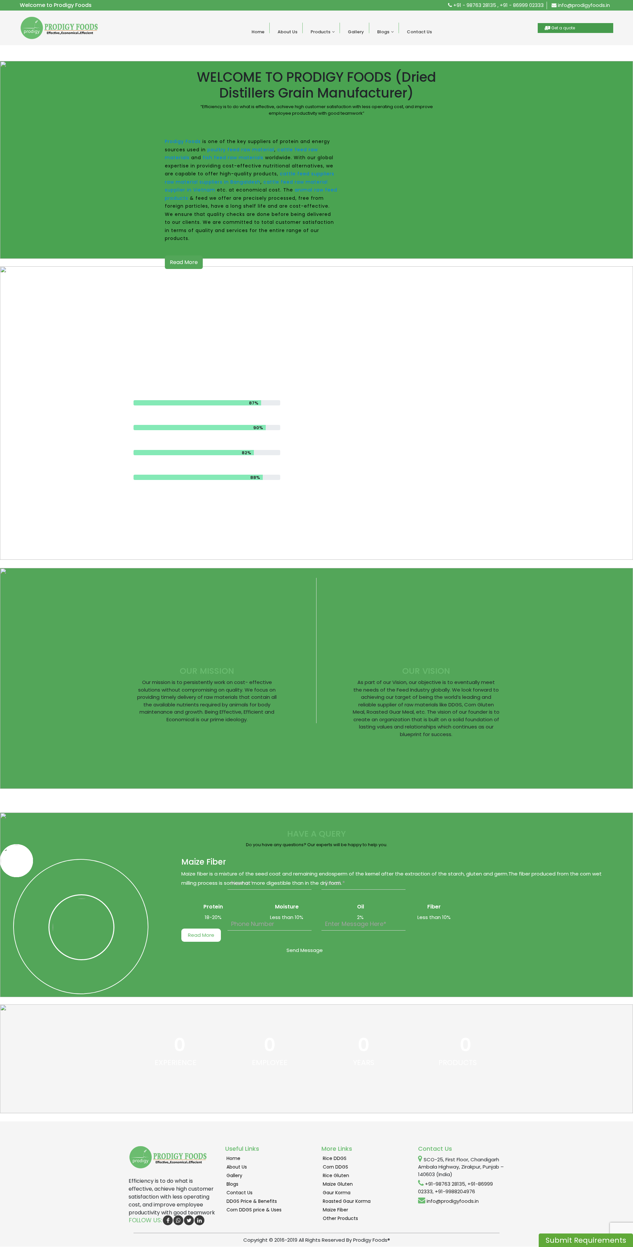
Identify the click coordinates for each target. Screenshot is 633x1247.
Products (320, 32)
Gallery (356, 32)
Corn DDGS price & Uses (254, 1209)
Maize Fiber (335, 1209)
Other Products (340, 1218)
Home (258, 32)
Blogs (383, 32)
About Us (287, 32)
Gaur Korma (336, 1192)
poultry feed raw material (240, 149)
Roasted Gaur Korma (347, 1201)
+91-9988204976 (455, 1191)
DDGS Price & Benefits (251, 1201)
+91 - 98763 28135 (474, 5)
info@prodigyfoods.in (583, 5)
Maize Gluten (338, 1184)
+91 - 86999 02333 (522, 5)
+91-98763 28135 (445, 1183)
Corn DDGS (335, 1167)
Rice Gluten (336, 1175)
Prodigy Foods (183, 141)
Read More (184, 262)
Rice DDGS (335, 1158)
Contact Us (419, 32)
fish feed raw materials (233, 157)
